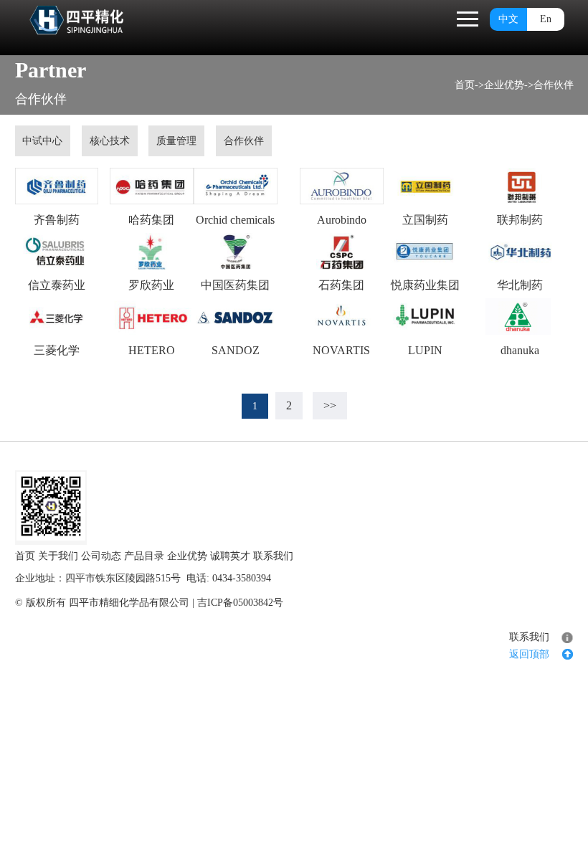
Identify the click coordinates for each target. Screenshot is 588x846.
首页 (465, 85)
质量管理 (176, 141)
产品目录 (144, 556)
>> (329, 405)
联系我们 (273, 556)
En (545, 19)
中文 (508, 19)
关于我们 (58, 556)
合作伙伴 (554, 85)
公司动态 (101, 556)
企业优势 (504, 85)
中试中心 (42, 141)
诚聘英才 (230, 556)
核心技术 (110, 141)
